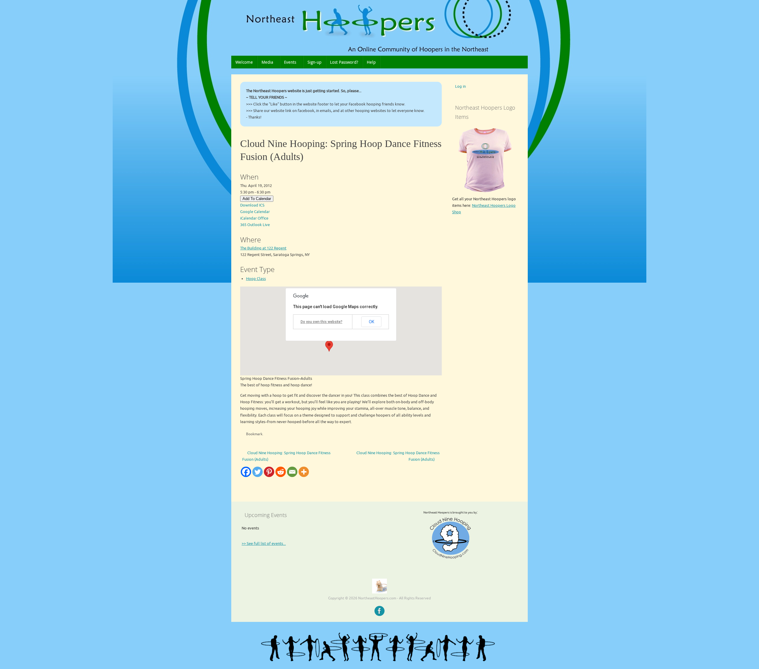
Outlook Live (258, 224)
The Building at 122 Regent (263, 248)
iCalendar (248, 218)
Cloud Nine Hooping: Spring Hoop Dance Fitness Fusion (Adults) (286, 456)
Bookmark (254, 434)
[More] (304, 472)
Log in (460, 86)
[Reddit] (280, 472)
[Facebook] (246, 472)
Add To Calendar (257, 198)
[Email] (292, 472)
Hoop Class (256, 278)
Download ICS (252, 205)
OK (371, 321)
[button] (329, 346)
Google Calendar (255, 211)
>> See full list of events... (264, 543)
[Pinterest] (269, 472)
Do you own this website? (321, 322)
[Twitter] (257, 472)
